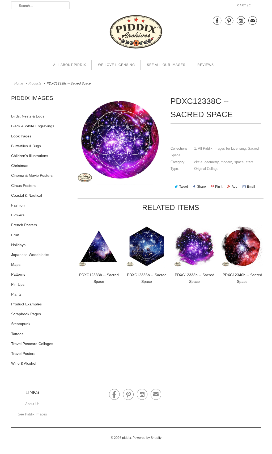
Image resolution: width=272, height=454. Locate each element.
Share (201, 186)
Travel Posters (23, 353)
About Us (32, 404)
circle (198, 162)
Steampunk (20, 324)
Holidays (18, 245)
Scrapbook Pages (26, 314)
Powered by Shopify (147, 438)
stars (249, 162)
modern (226, 162)
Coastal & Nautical (26, 195)
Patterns (18, 274)
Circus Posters (23, 185)
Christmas (19, 165)
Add (234, 186)
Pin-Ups (17, 284)
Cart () (244, 5)
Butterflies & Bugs (26, 146)
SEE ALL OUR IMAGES (166, 65)
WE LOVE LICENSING (116, 65)
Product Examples (26, 304)
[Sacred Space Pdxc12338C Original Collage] (120, 140)
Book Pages (21, 136)
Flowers (17, 215)
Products (34, 83)
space (239, 162)
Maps (15, 264)
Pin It (218, 186)
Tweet (183, 186)
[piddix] (136, 33)
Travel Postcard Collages (32, 344)
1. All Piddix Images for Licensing (220, 148)
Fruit (15, 235)
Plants (16, 294)
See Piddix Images (32, 414)
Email (251, 186)
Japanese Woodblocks (30, 255)
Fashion (18, 205)
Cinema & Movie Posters (32, 175)
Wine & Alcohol (23, 363)
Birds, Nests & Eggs (27, 116)
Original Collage (206, 169)
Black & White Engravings (32, 126)
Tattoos (17, 334)
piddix (126, 438)
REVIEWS (205, 65)
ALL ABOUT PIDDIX (69, 65)
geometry (212, 162)
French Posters (24, 225)
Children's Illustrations (29, 156)
